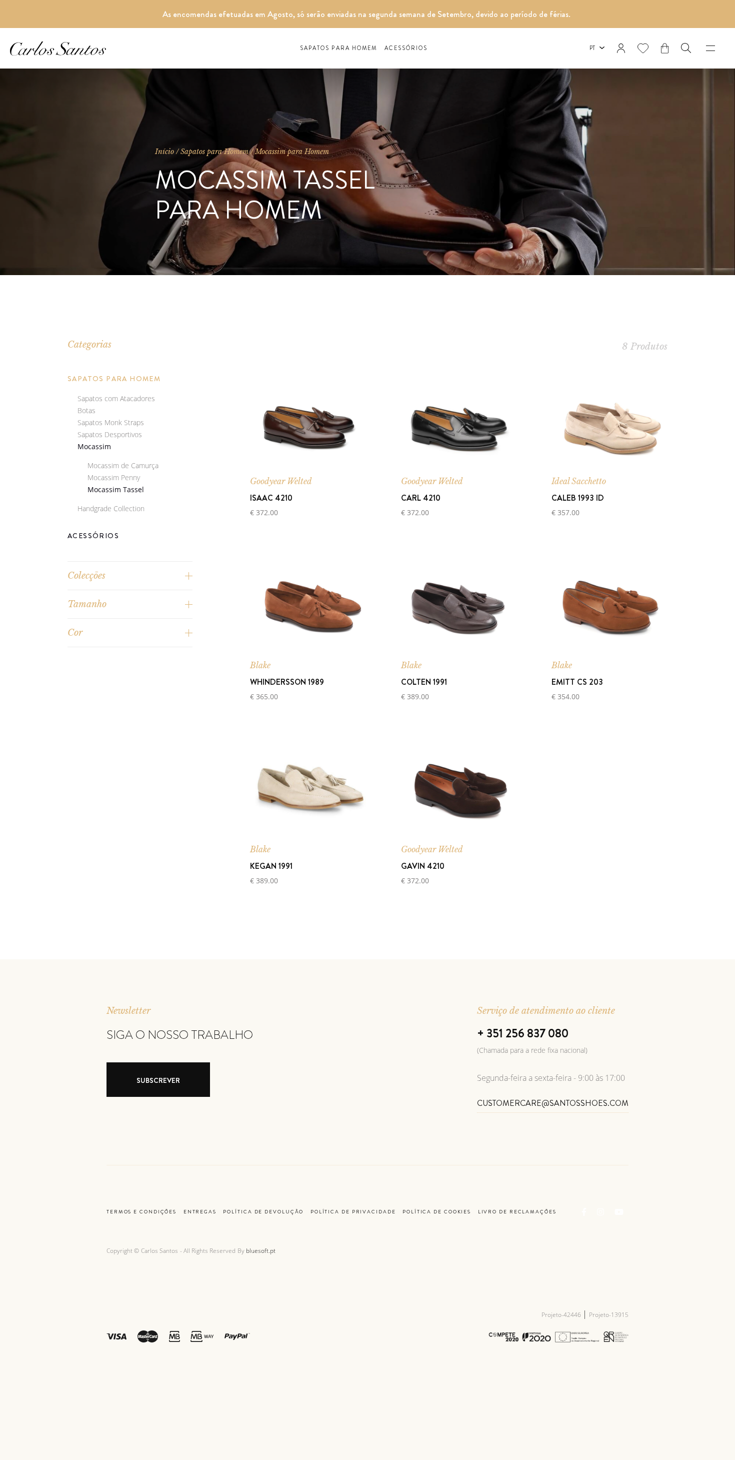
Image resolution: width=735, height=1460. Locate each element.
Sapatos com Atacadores (116, 398)
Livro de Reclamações (517, 1211)
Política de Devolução (263, 1211)
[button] (686, 48)
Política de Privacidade (353, 1211)
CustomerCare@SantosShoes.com (552, 1103)
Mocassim (94, 446)
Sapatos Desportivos (110, 434)
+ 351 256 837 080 (522, 1033)
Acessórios (406, 48)
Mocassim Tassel (116, 489)
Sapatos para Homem (339, 48)
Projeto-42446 (562, 1314)
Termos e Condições (141, 1211)
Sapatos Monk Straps (111, 422)
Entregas (200, 1211)
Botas (87, 410)
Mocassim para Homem (292, 151)
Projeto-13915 (608, 1314)
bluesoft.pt (261, 1250)
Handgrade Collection (111, 508)
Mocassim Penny (114, 477)
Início (164, 151)
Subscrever (158, 1080)
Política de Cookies (436, 1211)
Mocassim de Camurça (123, 465)
